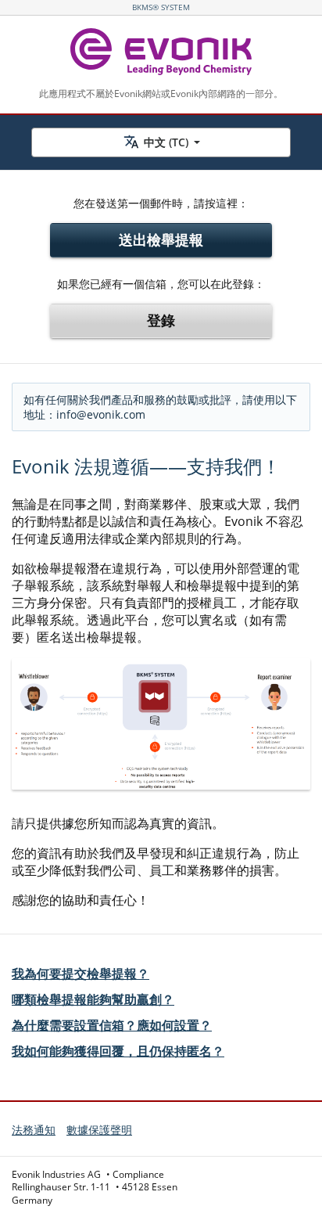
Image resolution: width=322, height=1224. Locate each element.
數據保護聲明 (99, 1129)
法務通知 (33, 1129)
